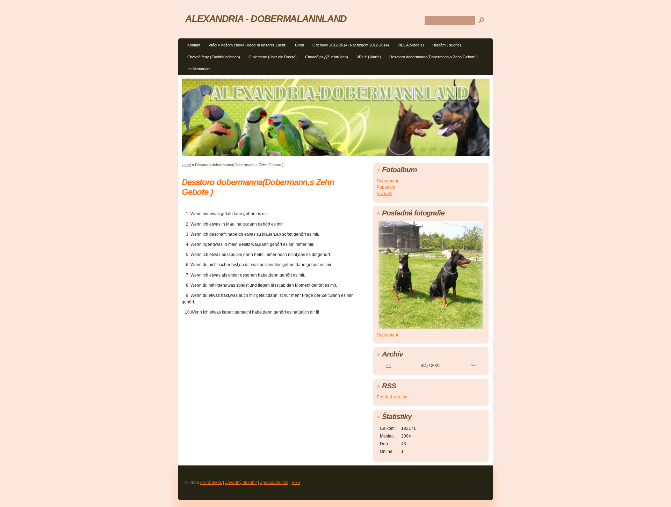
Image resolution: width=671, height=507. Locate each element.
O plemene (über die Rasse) (272, 57)
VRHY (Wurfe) (368, 57)
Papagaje (386, 187)
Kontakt (193, 45)
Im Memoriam (198, 69)
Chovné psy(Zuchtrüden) (326, 57)
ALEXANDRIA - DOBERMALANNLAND (266, 18)
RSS (295, 482)
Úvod (299, 45)
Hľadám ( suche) (446, 45)
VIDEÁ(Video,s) (410, 45)
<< (388, 365)
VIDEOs (384, 193)
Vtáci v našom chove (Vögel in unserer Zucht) (248, 45)
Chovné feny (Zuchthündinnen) (213, 57)
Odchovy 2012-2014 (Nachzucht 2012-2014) (350, 45)
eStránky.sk (211, 482)
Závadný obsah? (241, 482)
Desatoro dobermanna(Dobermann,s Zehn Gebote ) (433, 57)
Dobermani (387, 180)
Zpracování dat (274, 482)
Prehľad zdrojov (392, 397)
